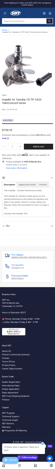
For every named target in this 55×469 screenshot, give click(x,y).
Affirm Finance (17, 278)
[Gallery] (27, 67)
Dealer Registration (11, 382)
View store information (16, 168)
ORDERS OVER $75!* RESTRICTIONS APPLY (29, 257)
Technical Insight (10, 420)
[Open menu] (5, 13)
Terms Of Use (8, 361)
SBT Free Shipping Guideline (16, 396)
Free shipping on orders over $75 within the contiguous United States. (27, 4)
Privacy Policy (8, 365)
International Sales (11, 385)
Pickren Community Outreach (16, 354)
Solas (4, 95)
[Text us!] (10, 462)
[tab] (9, 184)
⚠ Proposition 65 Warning (14, 430)
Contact (5, 358)
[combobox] (27, 21)
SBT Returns (8, 423)
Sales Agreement (10, 392)
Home (4, 30)
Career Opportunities (12, 368)
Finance (5, 399)
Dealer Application (10, 389)
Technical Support (10, 416)
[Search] (49, 21)
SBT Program (8, 413)
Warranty (6, 427)
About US (6, 351)
